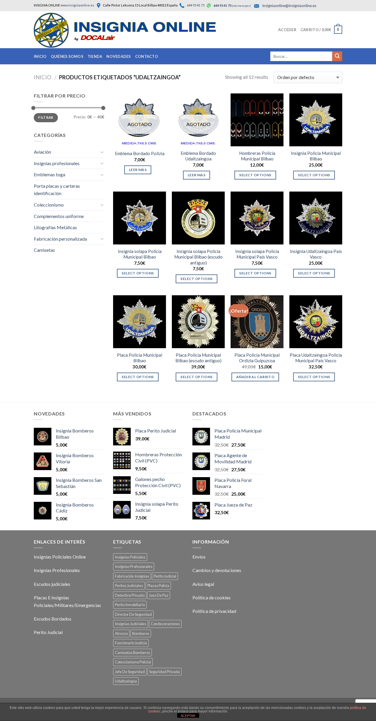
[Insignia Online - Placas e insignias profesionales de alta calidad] (136, 30)
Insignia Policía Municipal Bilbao (316, 156)
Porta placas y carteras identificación (57, 189)
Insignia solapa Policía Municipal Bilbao (140, 254)
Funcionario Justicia (131, 642)
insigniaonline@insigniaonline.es (289, 5)
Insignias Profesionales (57, 570)
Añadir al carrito (255, 377)
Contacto (146, 56)
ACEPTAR (188, 715)
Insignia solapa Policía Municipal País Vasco (257, 254)
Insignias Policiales (130, 557)
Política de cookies (211, 597)
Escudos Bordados (52, 618)
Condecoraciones (165, 623)
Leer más (138, 169)
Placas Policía (158, 585)
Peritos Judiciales (129, 585)
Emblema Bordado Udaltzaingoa (198, 156)
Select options (255, 175)
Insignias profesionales (57, 163)
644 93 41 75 (195, 5)
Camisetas (44, 250)
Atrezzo (121, 633)
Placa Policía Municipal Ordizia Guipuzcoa (257, 357)
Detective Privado (130, 595)
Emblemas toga (49, 174)
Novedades (118, 56)
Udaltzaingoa (126, 681)
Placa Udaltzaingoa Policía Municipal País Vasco (316, 357)
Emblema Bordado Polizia (139, 153)
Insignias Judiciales (130, 623)
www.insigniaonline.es (77, 5)
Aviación (42, 152)
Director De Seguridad (133, 614)
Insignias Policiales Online (60, 556)
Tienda (95, 56)
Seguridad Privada (164, 671)
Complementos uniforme (59, 216)
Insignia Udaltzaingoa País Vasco (316, 254)
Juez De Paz (158, 595)
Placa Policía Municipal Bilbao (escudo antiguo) (198, 357)
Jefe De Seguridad (130, 671)
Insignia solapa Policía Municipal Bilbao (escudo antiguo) (198, 257)
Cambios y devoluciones (216, 570)
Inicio (40, 56)
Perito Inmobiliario (130, 604)
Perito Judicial (48, 632)
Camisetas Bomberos (132, 652)
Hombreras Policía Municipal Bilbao (257, 156)
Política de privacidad (214, 611)
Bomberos (140, 633)
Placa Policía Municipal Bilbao (139, 357)
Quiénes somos (67, 56)
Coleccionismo (49, 204)
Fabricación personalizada (60, 239)
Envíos (199, 556)
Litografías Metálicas (55, 227)
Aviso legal (203, 584)
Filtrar (45, 117)
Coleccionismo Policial (133, 662)
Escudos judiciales (52, 584)
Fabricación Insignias (132, 576)
